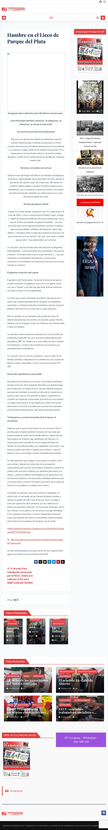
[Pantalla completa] (101, 111)
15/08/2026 (66, 717)
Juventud (12, 624)
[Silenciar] (97, 111)
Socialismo (65, 705)
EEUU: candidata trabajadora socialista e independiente (76, 712)
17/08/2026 (14, 717)
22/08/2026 (66, 688)
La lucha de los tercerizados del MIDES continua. (27, 682)
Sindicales (35, 619)
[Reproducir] (80, 111)
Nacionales (58, 624)
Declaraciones (67, 672)
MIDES (26, 676)
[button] (98, 17)
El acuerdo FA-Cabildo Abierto (76, 682)
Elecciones (23, 705)
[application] (90, 97)
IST (16, 600)
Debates (11, 619)
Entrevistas (13, 676)
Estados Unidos (82, 700)
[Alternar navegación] (51, 18)
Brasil (10, 705)
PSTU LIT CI (37, 705)
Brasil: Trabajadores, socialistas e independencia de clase (27, 712)
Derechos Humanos (87, 672)
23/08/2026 (14, 688)
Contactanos (16, 791)
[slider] (88, 111)
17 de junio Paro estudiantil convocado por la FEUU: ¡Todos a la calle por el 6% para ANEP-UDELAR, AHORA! (20, 575)
